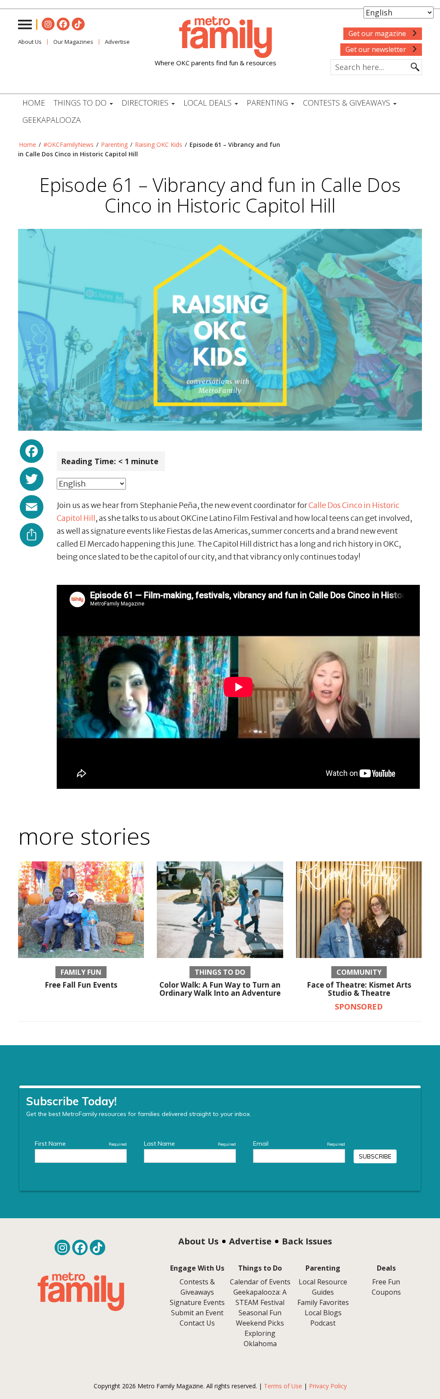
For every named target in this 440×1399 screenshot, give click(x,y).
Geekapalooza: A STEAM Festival (260, 1297)
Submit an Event (197, 1312)
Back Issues (307, 1241)
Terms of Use (283, 1386)
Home (33, 102)
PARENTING (268, 102)
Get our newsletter (376, 49)
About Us (30, 42)
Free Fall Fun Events (81, 985)
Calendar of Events (260, 1281)
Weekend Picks (260, 1323)
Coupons (386, 1292)
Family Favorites (323, 1302)
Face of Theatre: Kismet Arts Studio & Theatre (359, 989)
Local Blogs (323, 1312)
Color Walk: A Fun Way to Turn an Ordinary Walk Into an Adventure (220, 989)
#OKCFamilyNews (68, 144)
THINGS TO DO (81, 102)
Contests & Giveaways (347, 102)
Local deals (208, 102)
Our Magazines (73, 42)
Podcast (323, 1323)
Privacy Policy (328, 1386)
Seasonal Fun (259, 1312)
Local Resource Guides (323, 1287)
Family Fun (81, 972)
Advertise (250, 1241)
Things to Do (220, 972)
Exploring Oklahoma (260, 1338)
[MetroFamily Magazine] (215, 37)
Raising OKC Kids (158, 144)
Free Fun (386, 1281)
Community (359, 972)
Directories (146, 102)
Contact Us (197, 1323)
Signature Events (197, 1302)
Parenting (114, 144)
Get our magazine (378, 33)
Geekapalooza (51, 120)
